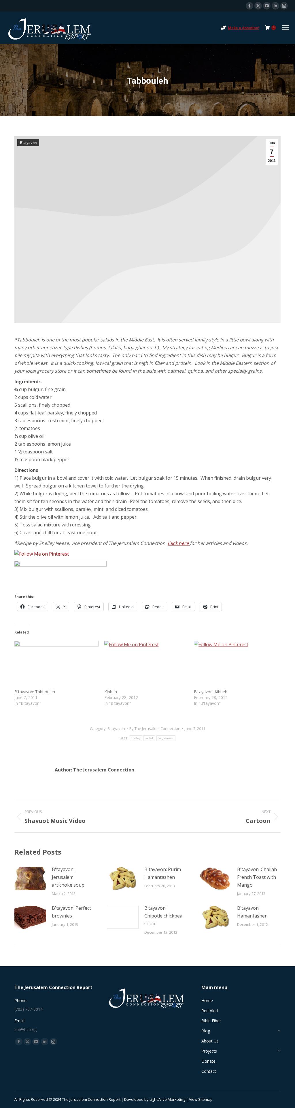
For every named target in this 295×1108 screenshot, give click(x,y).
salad (149, 738)
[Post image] (30, 878)
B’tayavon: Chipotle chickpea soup (163, 916)
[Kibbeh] (146, 665)
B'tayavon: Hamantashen (252, 912)
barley (136, 738)
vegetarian (165, 738)
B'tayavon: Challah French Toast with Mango (257, 877)
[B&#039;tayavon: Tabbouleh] (56, 665)
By (154, 728)
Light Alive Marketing (167, 1099)
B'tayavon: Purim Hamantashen (162, 873)
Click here (179, 543)
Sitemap (205, 1099)
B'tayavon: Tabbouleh (34, 691)
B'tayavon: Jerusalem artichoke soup (68, 877)
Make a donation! (243, 28)
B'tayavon (28, 143)
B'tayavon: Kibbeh (210, 691)
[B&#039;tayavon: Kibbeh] (236, 665)
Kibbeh (110, 691)
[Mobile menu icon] (285, 27)
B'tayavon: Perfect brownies (71, 912)
